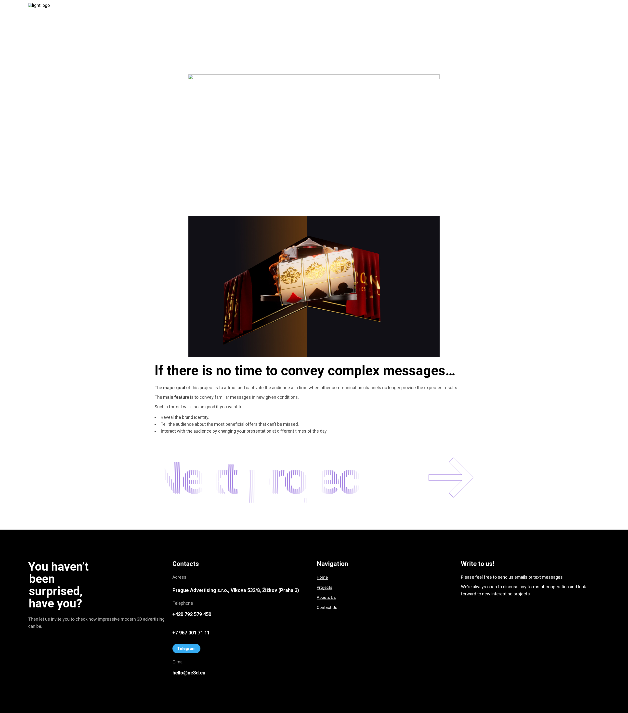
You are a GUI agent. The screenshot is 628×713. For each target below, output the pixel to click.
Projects (324, 587)
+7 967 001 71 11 (191, 633)
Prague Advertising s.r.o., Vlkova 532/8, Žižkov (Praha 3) (235, 590)
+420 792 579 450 (191, 614)
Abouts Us (326, 597)
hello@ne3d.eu (188, 673)
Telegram (186, 648)
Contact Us (327, 607)
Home (322, 577)
